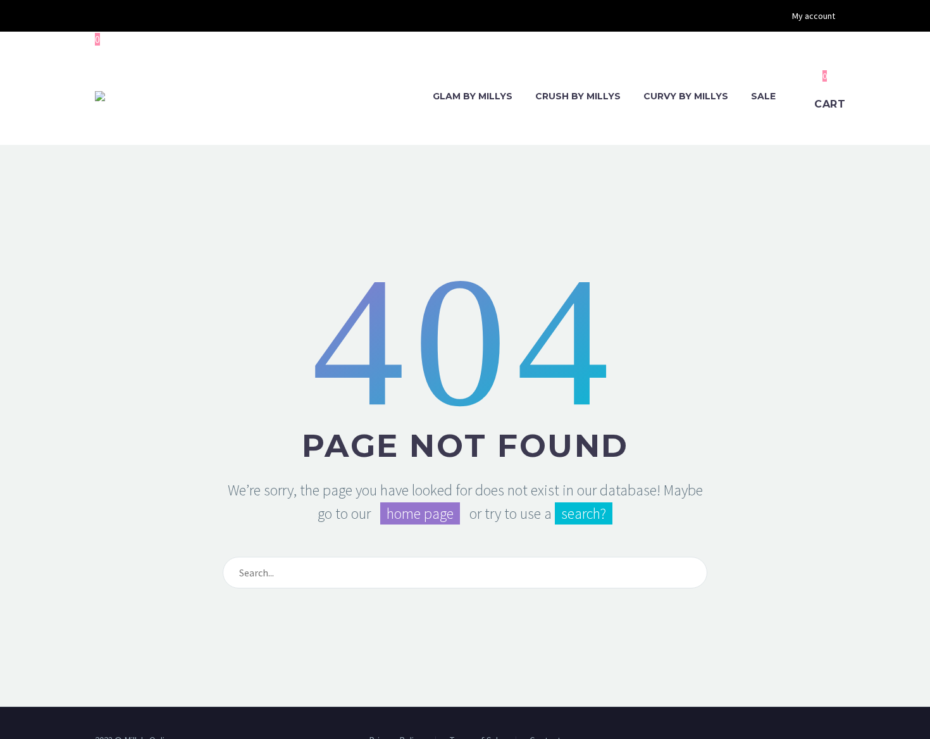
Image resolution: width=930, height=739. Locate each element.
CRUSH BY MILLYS (578, 96)
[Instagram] (120, 16)
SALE (763, 96)
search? (583, 513)
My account (813, 16)
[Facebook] (101, 16)
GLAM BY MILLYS (472, 96)
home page (420, 513)
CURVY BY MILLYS (685, 96)
